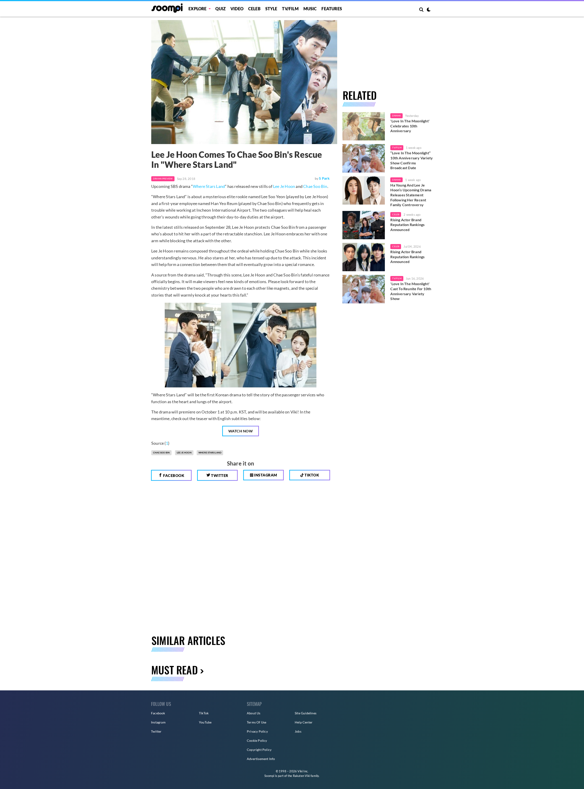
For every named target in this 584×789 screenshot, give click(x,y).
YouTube (205, 722)
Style (271, 8)
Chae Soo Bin (315, 186)
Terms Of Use (256, 722)
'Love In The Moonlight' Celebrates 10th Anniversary (410, 126)
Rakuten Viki (301, 776)
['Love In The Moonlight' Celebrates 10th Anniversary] (363, 126)
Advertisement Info (261, 759)
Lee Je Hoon (284, 186)
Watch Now (240, 431)
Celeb (254, 8)
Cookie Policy (257, 740)
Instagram (265, 475)
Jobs (298, 731)
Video (236, 8)
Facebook (173, 475)
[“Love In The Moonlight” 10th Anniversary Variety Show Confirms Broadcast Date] (363, 158)
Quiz (220, 8)
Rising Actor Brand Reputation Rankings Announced (407, 225)
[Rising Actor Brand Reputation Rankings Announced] (363, 225)
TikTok (204, 713)
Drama (396, 115)
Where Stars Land (209, 186)
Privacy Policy (257, 731)
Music (310, 8)
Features (331, 8)
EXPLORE (197, 8)
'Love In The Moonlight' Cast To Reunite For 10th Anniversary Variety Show (410, 291)
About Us (254, 713)
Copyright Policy (259, 750)
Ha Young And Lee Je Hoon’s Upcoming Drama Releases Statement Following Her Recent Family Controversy (410, 195)
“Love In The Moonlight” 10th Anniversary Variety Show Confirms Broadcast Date (411, 160)
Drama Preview (163, 178)
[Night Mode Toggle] (429, 10)
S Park (324, 178)
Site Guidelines (305, 713)
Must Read (174, 669)
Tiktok (311, 475)
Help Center (304, 722)
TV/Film (396, 147)
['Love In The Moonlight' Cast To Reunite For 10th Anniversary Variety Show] (363, 289)
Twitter (219, 475)
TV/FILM (290, 8)
